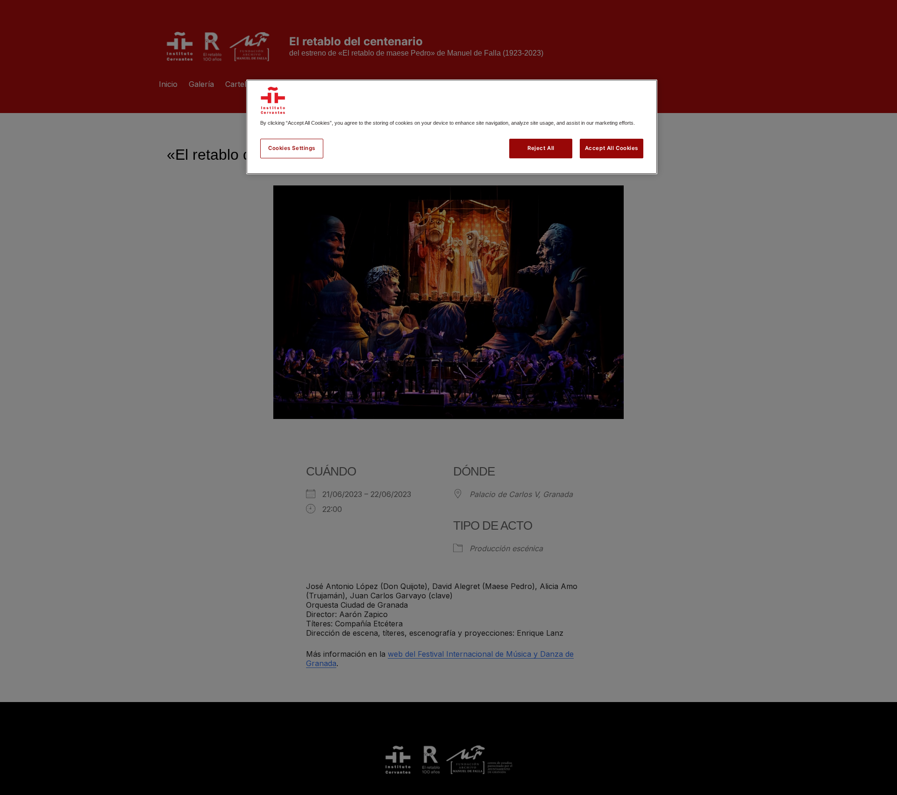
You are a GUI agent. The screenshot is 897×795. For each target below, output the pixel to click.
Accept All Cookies (611, 148)
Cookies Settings (291, 148)
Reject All (541, 148)
